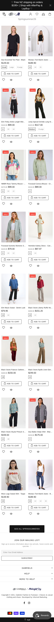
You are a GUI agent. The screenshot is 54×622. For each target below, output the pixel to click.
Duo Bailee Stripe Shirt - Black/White (40, 432)
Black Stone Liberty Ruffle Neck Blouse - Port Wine (40, 308)
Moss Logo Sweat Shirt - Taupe (13, 494)
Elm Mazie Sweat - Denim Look (13, 308)
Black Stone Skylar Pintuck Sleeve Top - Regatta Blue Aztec (13, 432)
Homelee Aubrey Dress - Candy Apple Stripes (40, 246)
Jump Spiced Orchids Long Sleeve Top (40, 122)
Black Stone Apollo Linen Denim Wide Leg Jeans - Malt (40, 370)
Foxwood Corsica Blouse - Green (40, 184)
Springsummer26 (27, 19)
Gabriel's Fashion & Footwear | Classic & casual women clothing (14, 14)
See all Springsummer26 (27, 529)
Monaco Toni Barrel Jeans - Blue (40, 494)
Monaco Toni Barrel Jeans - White (40, 60)
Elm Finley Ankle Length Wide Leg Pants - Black (13, 122)
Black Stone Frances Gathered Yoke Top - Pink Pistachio (13, 370)
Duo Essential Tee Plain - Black (13, 60)
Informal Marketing (40, 597)
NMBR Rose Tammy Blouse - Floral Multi (13, 184)
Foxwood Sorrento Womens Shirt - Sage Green (13, 246)
